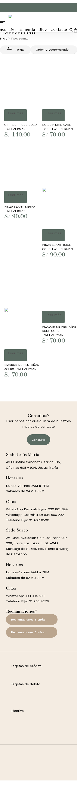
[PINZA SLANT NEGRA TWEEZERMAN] (21, 166)
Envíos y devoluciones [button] (29, 784)
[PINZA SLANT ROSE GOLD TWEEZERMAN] (59, 186)
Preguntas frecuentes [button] (29, 789)
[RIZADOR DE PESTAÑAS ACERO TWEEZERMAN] (21, 306)
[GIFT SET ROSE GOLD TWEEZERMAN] (21, 85)
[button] (2, 21)
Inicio (3, 38)
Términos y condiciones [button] (30, 779)
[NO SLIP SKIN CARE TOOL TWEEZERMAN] (59, 85)
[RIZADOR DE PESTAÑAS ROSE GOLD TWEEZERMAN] (59, 286)
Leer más (15, 113)
